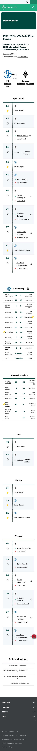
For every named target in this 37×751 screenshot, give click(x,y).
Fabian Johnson (22, 136)
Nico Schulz (32, 398)
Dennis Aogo (8, 327)
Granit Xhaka (28, 327)
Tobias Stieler (23, 57)
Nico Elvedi (32, 388)
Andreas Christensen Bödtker (28, 306)
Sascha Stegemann (24, 683)
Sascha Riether (22, 182)
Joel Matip (8, 312)
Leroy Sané (21, 179)
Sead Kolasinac (22, 237)
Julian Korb (21, 201)
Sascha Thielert (23, 670)
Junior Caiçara (19, 167)
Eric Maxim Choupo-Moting (22, 264)
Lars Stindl (21, 123)
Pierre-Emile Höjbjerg (21, 233)
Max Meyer (8, 337)
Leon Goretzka (9, 322)
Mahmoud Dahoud (20, 215)
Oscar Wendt (18, 110)
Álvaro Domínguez (21, 196)
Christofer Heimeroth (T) (32, 382)
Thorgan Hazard (27, 153)
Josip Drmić (21, 139)
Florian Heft (22, 676)
